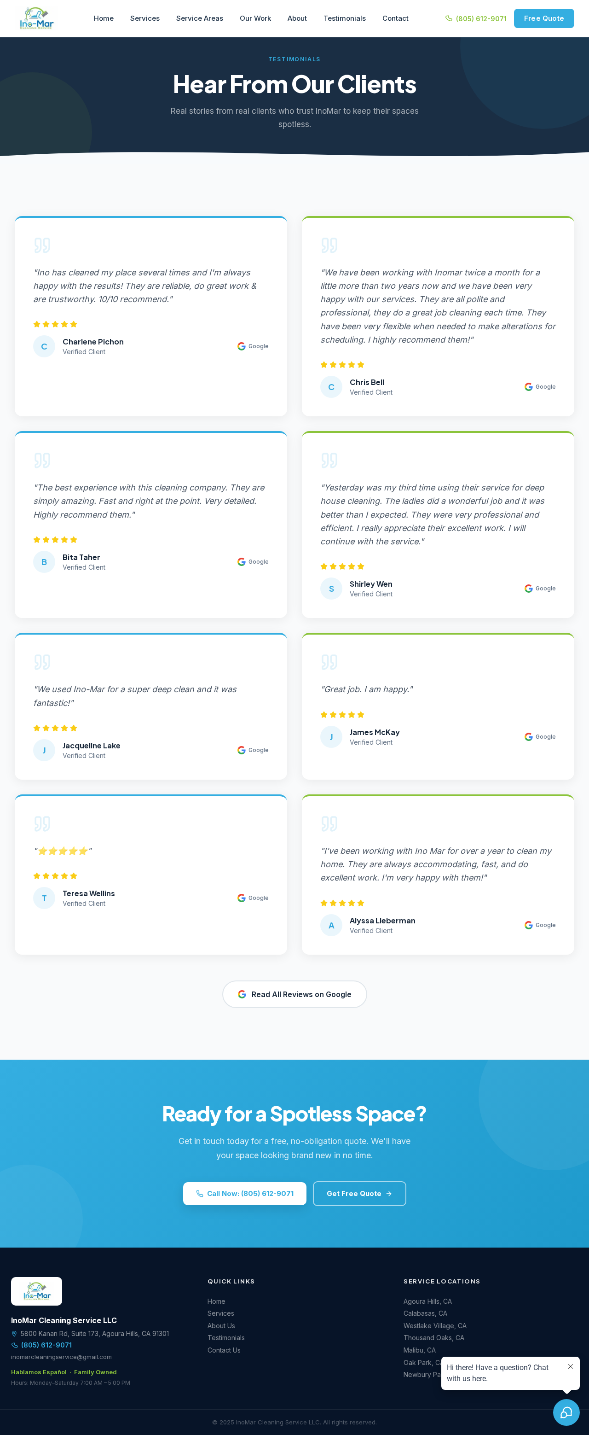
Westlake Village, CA (435, 1326)
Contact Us (224, 1350)
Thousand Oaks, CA (434, 1338)
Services (145, 18)
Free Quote (544, 18)
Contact (395, 18)
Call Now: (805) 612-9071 (250, 1193)
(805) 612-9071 (481, 19)
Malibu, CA (420, 1350)
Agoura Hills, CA (428, 1301)
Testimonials (344, 18)
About (297, 18)
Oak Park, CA (424, 1362)
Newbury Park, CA (431, 1374)
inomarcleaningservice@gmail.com (61, 1356)
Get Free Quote (354, 1193)
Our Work (255, 18)
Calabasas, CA (425, 1313)
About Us (221, 1326)
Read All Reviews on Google (302, 994)
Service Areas (199, 18)
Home (104, 18)
